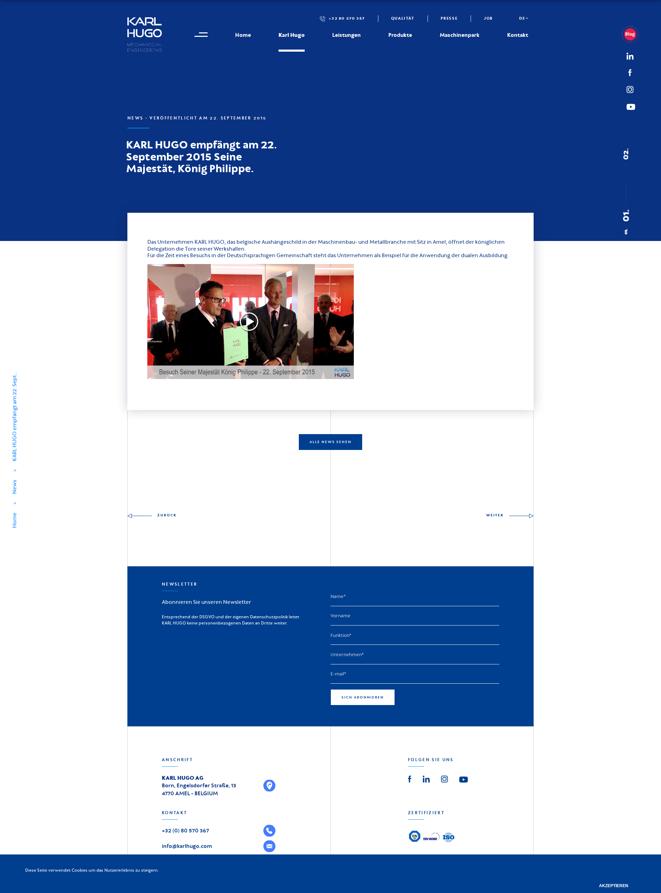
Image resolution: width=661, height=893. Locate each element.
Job (488, 18)
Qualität (403, 18)
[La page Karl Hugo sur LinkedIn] (426, 778)
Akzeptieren (613, 885)
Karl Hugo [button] (292, 34)
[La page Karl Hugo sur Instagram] (444, 778)
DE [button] (522, 18)
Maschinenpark (460, 34)
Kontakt (517, 34)
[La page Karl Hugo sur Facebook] (409, 778)
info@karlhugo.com (187, 846)
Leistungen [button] (346, 34)
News (14, 487)
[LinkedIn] (633, 34)
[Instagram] (630, 88)
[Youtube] (463, 779)
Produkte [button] (400, 34)
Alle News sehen (330, 442)
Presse (449, 18)
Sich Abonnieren (363, 697)
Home (243, 34)
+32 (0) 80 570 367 (185, 830)
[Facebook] (630, 72)
